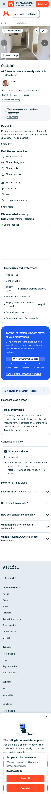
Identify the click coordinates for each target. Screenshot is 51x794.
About (6, 594)
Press (5, 606)
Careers (6, 600)
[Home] (6, 14)
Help (5, 688)
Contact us (8, 695)
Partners (7, 612)
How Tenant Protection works (23, 373)
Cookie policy (9, 631)
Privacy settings (14, 770)
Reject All (25, 778)
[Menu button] (45, 14)
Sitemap (7, 638)
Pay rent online (10, 666)
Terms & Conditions (12, 619)
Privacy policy (9, 625)
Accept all (25, 788)
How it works (9, 654)
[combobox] (11, 578)
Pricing (6, 660)
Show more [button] (12, 117)
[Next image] (44, 43)
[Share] (37, 31)
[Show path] (10, 23)
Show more (7, 144)
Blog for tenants (10, 672)
